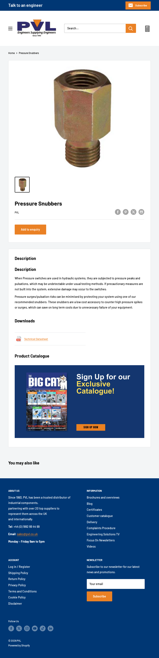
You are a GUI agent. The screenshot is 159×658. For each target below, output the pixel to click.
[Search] (131, 28)
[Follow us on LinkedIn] (50, 628)
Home (11, 52)
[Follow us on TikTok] (43, 628)
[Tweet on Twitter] (133, 212)
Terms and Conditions (22, 591)
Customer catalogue (100, 516)
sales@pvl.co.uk (27, 534)
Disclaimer (15, 603)
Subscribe (141, 5)
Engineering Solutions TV (103, 534)
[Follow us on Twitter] (19, 628)
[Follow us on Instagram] (27, 628)
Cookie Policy (17, 597)
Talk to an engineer (25, 5)
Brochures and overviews (103, 497)
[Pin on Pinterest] (126, 212)
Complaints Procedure (101, 528)
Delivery (92, 522)
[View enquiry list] (147, 29)
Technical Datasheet (36, 339)
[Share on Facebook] (118, 212)
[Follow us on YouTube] (35, 628)
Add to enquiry (30, 229)
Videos (91, 546)
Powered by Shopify (19, 645)
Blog (90, 503)
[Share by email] (141, 212)
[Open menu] (10, 28)
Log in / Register (19, 566)
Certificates (94, 509)
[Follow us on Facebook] (11, 628)
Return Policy (16, 579)
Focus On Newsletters (101, 540)
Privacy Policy (17, 585)
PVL (17, 212)
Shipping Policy (18, 573)
